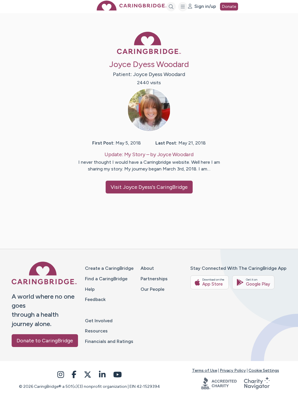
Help (90, 289)
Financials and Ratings (109, 341)
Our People (152, 289)
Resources (96, 331)
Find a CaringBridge (106, 278)
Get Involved (99, 320)
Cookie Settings (264, 370)
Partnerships (154, 278)
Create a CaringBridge (109, 268)
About (147, 268)
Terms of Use (204, 370)
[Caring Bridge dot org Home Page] (131, 9)
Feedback (95, 299)
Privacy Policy (233, 370)
